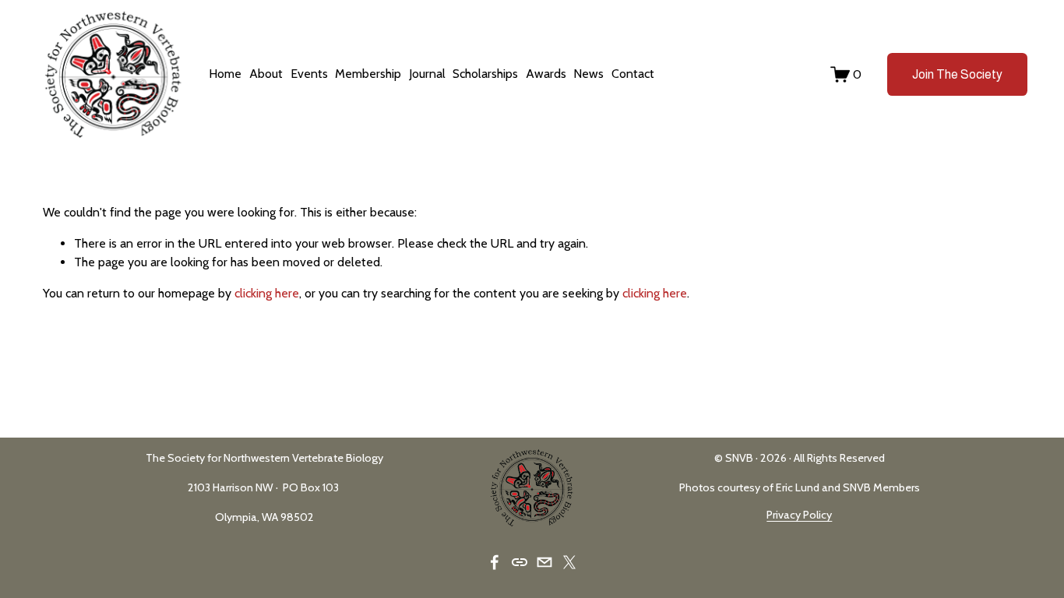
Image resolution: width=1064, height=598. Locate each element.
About (266, 73)
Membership (368, 73)
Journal (427, 73)
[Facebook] (494, 562)
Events (309, 73)
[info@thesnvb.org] (544, 562)
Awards (546, 73)
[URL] (519, 562)
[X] (569, 562)
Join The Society (957, 74)
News (588, 73)
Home (225, 73)
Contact (632, 73)
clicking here (266, 293)
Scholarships (485, 73)
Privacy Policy (799, 515)
